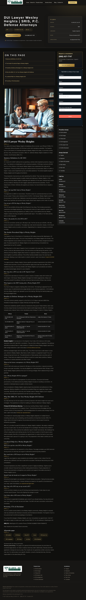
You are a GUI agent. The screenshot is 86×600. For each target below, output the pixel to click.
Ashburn (61, 184)
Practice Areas (39, 2)
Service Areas (48, 2)
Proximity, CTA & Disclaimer (12, 81)
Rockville (61, 200)
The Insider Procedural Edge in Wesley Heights (17, 63)
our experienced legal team (27, 483)
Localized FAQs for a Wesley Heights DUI (16, 76)
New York (61, 210)
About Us (32, 2)
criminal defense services (33, 347)
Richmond (61, 195)
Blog (55, 2)
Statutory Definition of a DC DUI (13, 59)
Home (27, 2)
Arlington (61, 189)
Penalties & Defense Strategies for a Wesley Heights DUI (19, 67)
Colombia (61, 220)
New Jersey (61, 205)
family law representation (24, 412)
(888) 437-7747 (65, 56)
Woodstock (61, 215)
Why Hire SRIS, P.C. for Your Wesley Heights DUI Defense (20, 72)
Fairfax (60, 179)
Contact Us (60, 2)
